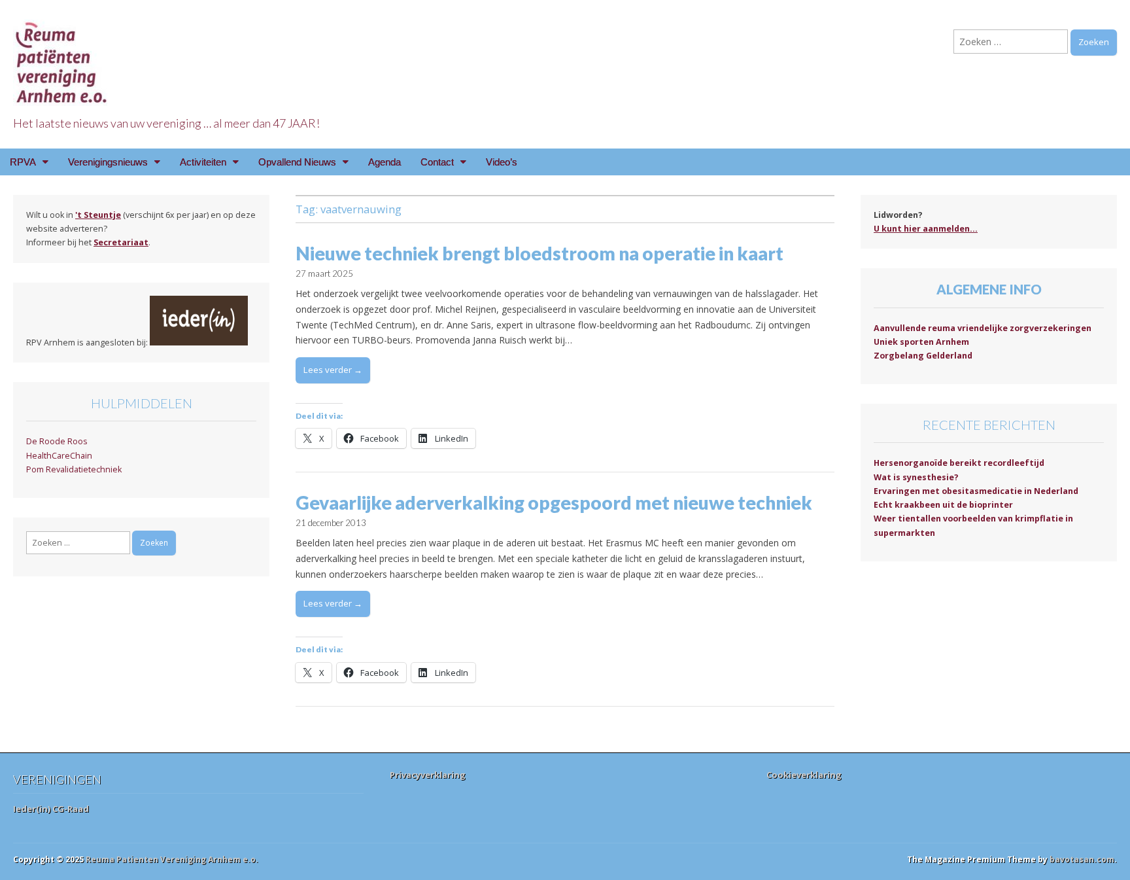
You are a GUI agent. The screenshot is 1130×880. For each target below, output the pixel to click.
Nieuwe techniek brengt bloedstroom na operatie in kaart (539, 253)
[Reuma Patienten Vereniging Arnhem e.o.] (62, 55)
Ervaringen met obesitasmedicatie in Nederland (976, 491)
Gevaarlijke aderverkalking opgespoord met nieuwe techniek (554, 502)
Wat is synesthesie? (916, 477)
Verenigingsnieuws (108, 161)
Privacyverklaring (428, 775)
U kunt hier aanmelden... (926, 228)
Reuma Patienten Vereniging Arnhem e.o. (172, 859)
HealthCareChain (59, 455)
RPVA (23, 161)
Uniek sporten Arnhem (921, 341)
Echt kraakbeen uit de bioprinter (943, 504)
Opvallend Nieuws (297, 161)
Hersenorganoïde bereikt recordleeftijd (959, 462)
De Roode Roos (57, 441)
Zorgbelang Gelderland (923, 355)
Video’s (501, 161)
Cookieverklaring (804, 775)
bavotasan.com (1082, 859)
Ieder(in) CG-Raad (51, 809)
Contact (437, 161)
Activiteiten (203, 161)
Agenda (384, 161)
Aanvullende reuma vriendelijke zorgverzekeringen (982, 328)
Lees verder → (332, 370)
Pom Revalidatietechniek (74, 469)
